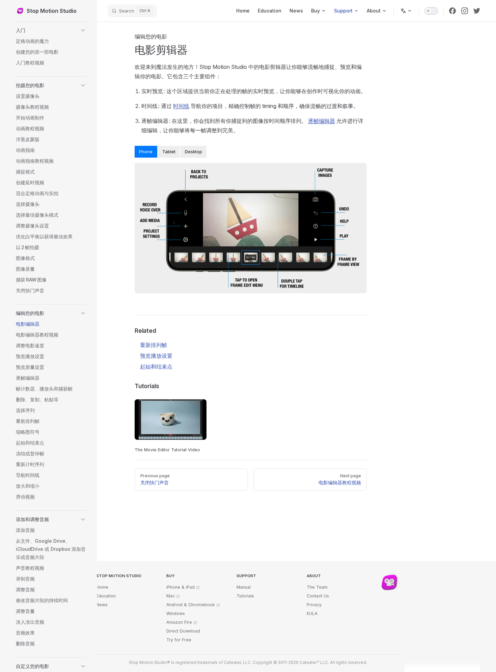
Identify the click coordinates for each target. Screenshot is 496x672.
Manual (244, 587)
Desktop (193, 151)
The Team (317, 587)
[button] (51, 30)
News (102, 604)
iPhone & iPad (180, 587)
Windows (175, 613)
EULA (312, 613)
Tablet (168, 151)
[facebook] (452, 11)
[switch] (431, 11)
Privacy (314, 604)
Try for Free (178, 639)
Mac (170, 595)
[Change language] (406, 11)
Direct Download (183, 631)
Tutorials (245, 595)
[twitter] (477, 11)
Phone (146, 151)
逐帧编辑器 (321, 120)
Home (102, 587)
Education (106, 595)
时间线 (181, 106)
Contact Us (318, 595)
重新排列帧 (153, 345)
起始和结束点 (156, 366)
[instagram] (465, 11)
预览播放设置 (156, 355)
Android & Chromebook (190, 604)
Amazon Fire (179, 622)
